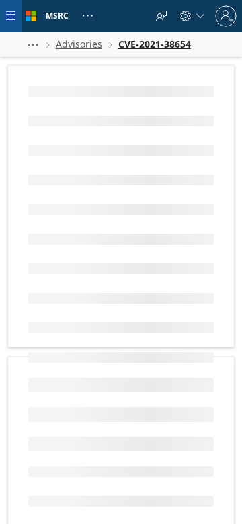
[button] (33, 44)
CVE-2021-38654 (65, 273)
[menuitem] (161, 16)
